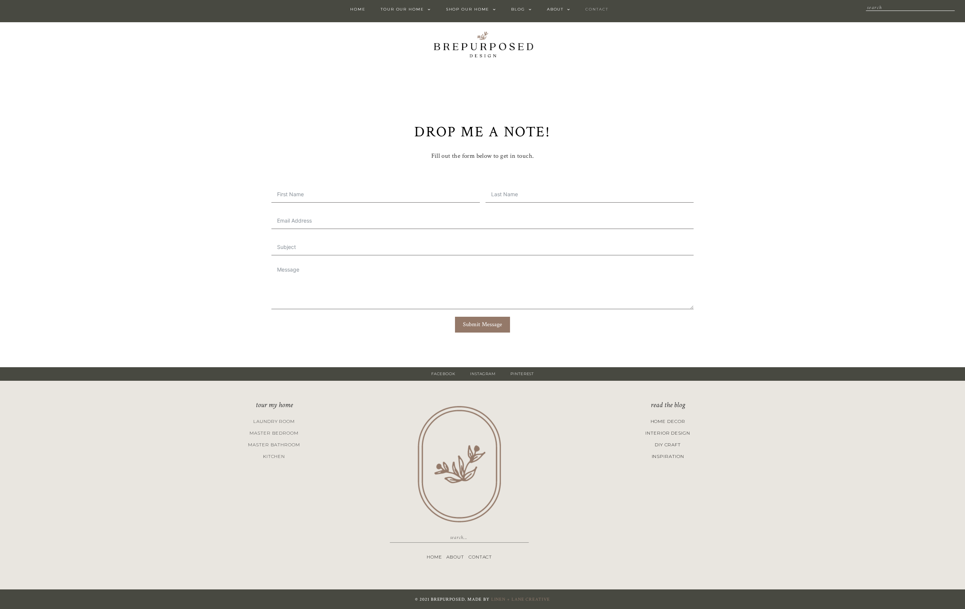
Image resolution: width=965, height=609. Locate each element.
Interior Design (667, 433)
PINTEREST (522, 373)
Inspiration (668, 456)
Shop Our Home (468, 9)
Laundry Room (274, 421)
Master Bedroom (274, 433)
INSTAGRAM (483, 373)
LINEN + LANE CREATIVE (520, 599)
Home (358, 9)
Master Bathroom (274, 444)
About (555, 9)
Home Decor (668, 421)
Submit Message (482, 324)
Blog (518, 9)
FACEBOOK (443, 373)
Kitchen (274, 456)
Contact (596, 9)
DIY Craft (668, 444)
